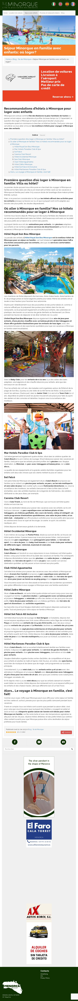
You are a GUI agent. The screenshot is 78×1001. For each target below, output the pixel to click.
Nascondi (42, 135)
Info (42, 976)
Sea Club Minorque (22, 159)
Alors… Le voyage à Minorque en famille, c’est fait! (30, 172)
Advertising (44, 974)
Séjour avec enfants (31, 13)
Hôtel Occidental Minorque (25, 157)
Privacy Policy (45, 978)
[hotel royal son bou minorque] (39, 426)
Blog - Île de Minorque (22, 59)
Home (5, 13)
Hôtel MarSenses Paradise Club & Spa (30, 169)
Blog (62, 13)
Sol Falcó (18, 152)
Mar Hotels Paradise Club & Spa (27, 149)
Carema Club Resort (22, 154)
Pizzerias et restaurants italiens (50, 13)
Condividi (67, 732)
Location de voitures (15, 13)
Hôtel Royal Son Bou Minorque (27, 147)
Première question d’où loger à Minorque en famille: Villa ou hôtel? (37, 139)
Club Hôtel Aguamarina (23, 162)
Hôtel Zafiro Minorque (23, 164)
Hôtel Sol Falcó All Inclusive (25, 167)
